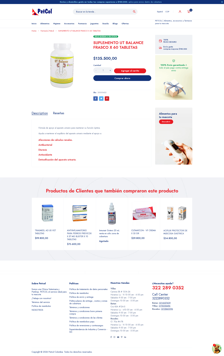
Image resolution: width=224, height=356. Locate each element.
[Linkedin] (125, 337)
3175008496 (164, 305)
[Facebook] (95, 98)
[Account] (180, 11)
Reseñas (58, 113)
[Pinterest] (107, 98)
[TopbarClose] (222, 2)
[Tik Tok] (121, 337)
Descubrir (166, 121)
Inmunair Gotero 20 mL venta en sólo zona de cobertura (109, 233)
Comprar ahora (122, 78)
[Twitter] (101, 98)
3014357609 (165, 302)
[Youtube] (118, 337)
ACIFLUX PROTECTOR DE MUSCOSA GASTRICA (175, 232)
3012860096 (167, 309)
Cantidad (97, 65)
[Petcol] (42, 11)
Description (40, 113)
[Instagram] (114, 337)
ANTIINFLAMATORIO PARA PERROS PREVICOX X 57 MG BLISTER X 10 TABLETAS (79, 235)
